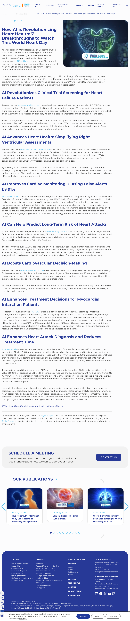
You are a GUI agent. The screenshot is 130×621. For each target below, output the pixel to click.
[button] (51, 533)
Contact (72, 587)
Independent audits (43, 585)
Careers (90, 5)
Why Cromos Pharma (19, 564)
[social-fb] (100, 593)
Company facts (17, 569)
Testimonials (74, 583)
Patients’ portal (17, 581)
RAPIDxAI (35, 312)
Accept (83, 616)
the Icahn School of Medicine (35, 149)
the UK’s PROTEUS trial (32, 270)
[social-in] (96, 593)
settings (23, 618)
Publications (21, 14)
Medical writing (42, 578)
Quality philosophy (18, 576)
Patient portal (101, 5)
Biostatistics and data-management (50, 581)
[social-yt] (109, 593)
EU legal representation (45, 576)
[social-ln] (2, 597)
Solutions (39, 564)
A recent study (9, 349)
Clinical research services (45, 571)
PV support (40, 588)
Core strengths (17, 573)
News (70, 567)
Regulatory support (43, 573)
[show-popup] (2, 593)
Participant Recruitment (45, 569)
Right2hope (47, 415)
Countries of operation (20, 571)
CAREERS (72, 579)
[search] (127, 6)
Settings (113, 616)
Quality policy (74, 595)
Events (70, 570)
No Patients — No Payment (21, 578)
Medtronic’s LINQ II (11, 196)
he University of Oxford (57, 231)
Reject (98, 616)
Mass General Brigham (29, 105)
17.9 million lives (25, 61)
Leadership (15, 566)
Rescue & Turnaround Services (47, 566)
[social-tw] (105, 593)
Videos (70, 575)
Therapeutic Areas (63, 5)
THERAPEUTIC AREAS (76, 560)
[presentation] (4, 506)
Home (4, 14)
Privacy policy (75, 591)
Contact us (116, 5)
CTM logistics (41, 583)
